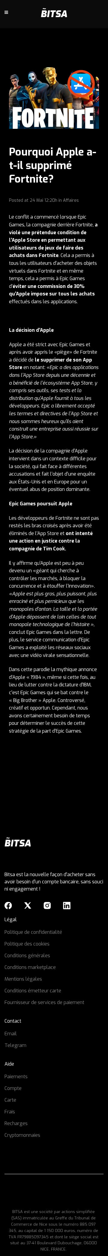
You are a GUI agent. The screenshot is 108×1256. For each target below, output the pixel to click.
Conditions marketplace (30, 967)
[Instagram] (47, 905)
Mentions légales (23, 979)
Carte (10, 1100)
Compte (13, 1088)
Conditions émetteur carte (32, 991)
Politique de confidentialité (33, 932)
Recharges (16, 1123)
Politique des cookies (27, 944)
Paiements (16, 1076)
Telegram (15, 1045)
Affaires (71, 200)
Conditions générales (27, 955)
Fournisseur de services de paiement (44, 1002)
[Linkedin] (66, 905)
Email (10, 1034)
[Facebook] (8, 905)
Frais (9, 1112)
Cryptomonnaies (22, 1135)
